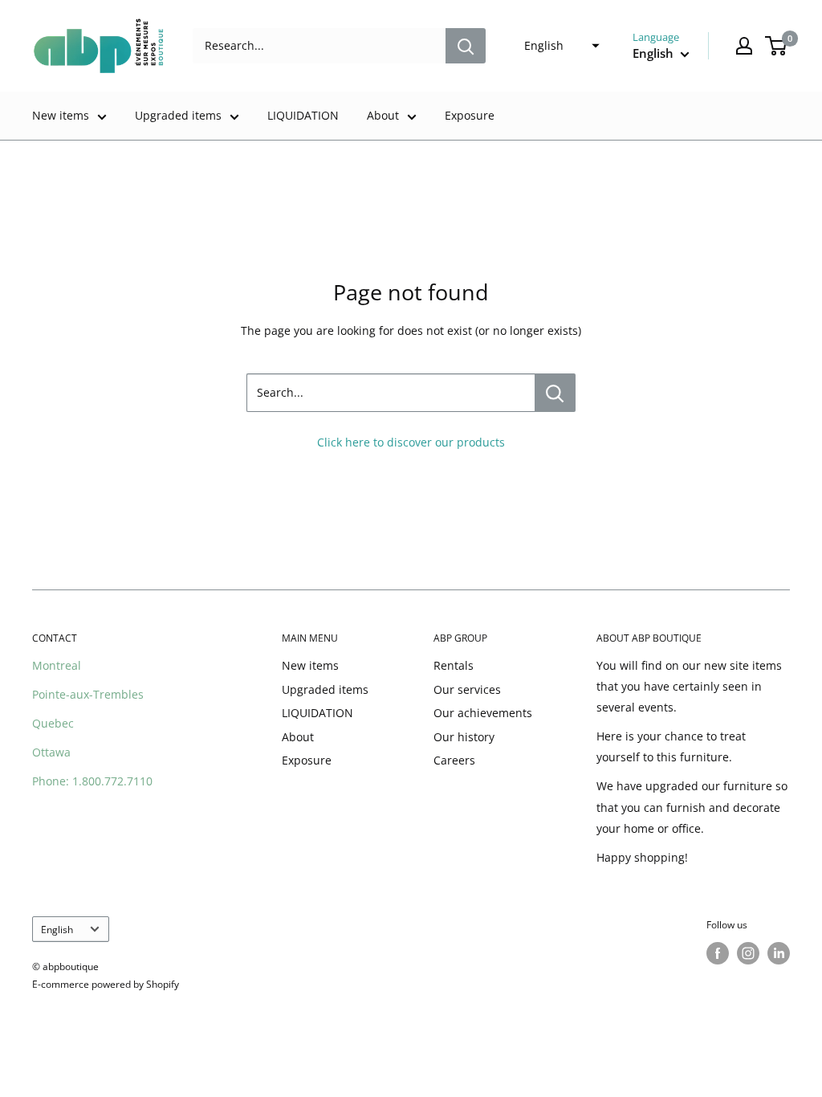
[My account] (744, 46)
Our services (467, 689)
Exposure (469, 115)
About (383, 115)
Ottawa (51, 752)
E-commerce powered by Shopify (105, 984)
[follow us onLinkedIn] (778, 953)
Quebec (53, 723)
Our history (463, 736)
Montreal (56, 665)
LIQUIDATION (303, 115)
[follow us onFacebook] (717, 953)
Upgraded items (178, 115)
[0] (777, 45)
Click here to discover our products (411, 442)
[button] (557, 45)
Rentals (453, 665)
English (57, 929)
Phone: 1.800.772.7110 (92, 781)
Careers (454, 760)
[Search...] (555, 392)
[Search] (466, 45)
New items (60, 115)
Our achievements (482, 712)
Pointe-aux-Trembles (88, 694)
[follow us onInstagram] (748, 953)
